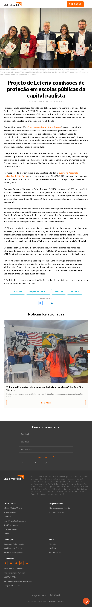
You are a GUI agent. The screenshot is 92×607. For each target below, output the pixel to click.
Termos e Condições (41, 463)
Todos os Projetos (56, 512)
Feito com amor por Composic (55, 595)
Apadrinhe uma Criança (13, 548)
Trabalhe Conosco (11, 529)
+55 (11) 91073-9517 (12, 586)
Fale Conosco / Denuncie (13, 568)
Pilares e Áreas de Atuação (59, 508)
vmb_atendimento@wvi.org (14, 573)
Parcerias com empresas (13, 552)
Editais (6, 534)
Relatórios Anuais (11, 525)
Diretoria (7, 516)
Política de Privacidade (56, 601)
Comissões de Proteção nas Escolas (44, 127)
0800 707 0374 (10, 577)
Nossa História (10, 512)
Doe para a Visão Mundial (14, 544)
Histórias (52, 544)
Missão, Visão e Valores (13, 508)
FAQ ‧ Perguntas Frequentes (15, 521)
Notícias (52, 548)
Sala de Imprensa (55, 552)
